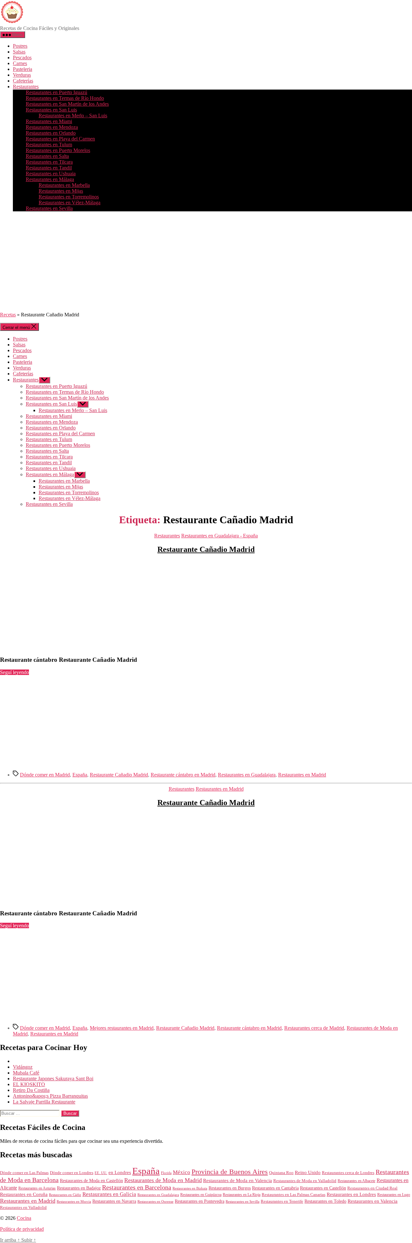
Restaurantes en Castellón (323, 1188)
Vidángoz (23, 1067)
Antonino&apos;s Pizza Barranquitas (50, 1096)
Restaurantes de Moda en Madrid (163, 1180)
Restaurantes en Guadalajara (247, 774)
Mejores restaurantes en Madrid (122, 1028)
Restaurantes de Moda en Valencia (237, 1180)
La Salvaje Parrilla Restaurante (44, 1101)
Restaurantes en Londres (351, 1194)
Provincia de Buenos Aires (230, 1172)
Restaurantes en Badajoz (79, 1188)
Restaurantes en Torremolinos (69, 196)
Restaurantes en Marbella (64, 185)
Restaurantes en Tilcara (49, 162)
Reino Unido (308, 1172)
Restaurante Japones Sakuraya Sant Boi (53, 1078)
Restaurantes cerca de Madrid (314, 1028)
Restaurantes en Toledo (325, 1201)
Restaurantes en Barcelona (136, 1187)
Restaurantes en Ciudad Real (372, 1188)
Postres (20, 46)
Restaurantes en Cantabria (275, 1188)
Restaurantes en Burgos (230, 1188)
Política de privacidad (22, 1229)
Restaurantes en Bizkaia (190, 1188)
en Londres (119, 1172)
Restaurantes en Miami (49, 121)
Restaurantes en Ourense (155, 1201)
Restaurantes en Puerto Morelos (58, 150)
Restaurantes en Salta (47, 156)
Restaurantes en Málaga (50, 179)
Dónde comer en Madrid (45, 774)
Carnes (20, 63)
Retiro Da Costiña (31, 1090)
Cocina (24, 1218)
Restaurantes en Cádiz (65, 1195)
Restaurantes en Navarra (114, 1201)
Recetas (8, 314)
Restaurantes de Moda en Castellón (91, 1180)
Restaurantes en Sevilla (49, 208)
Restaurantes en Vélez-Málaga (69, 202)
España (79, 774)
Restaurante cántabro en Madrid (183, 774)
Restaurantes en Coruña (24, 1194)
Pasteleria (22, 69)
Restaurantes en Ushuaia (51, 173)
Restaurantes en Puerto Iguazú (56, 92)
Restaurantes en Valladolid (23, 1207)
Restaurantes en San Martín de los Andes (67, 104)
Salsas (19, 51)
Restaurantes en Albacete (356, 1181)
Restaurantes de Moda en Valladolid (304, 1181)
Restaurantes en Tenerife (282, 1201)
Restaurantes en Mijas (61, 191)
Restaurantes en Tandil (49, 167)
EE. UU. (101, 1173)
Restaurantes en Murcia (74, 1201)
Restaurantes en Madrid (302, 774)
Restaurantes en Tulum (49, 144)
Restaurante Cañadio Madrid (206, 549)
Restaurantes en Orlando (51, 133)
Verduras (22, 75)
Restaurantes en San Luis (51, 109)
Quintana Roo (281, 1172)
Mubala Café (26, 1072)
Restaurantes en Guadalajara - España (219, 535)
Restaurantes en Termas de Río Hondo (65, 98)
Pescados (22, 57)
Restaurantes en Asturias (37, 1188)
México (181, 1172)
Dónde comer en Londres (71, 1172)
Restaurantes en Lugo (393, 1195)
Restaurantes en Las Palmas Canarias (293, 1194)
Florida (166, 1173)
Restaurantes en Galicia (109, 1194)
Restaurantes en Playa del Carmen (60, 138)
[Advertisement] (206, 262)
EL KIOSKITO (29, 1084)
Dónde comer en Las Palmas (24, 1173)
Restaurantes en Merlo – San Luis (73, 115)
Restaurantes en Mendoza (52, 127)
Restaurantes (26, 86)
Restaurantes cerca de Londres (348, 1172)
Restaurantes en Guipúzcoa (200, 1194)
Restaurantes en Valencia (373, 1201)
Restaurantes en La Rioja (241, 1195)
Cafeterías (23, 80)
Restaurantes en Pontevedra (199, 1201)
